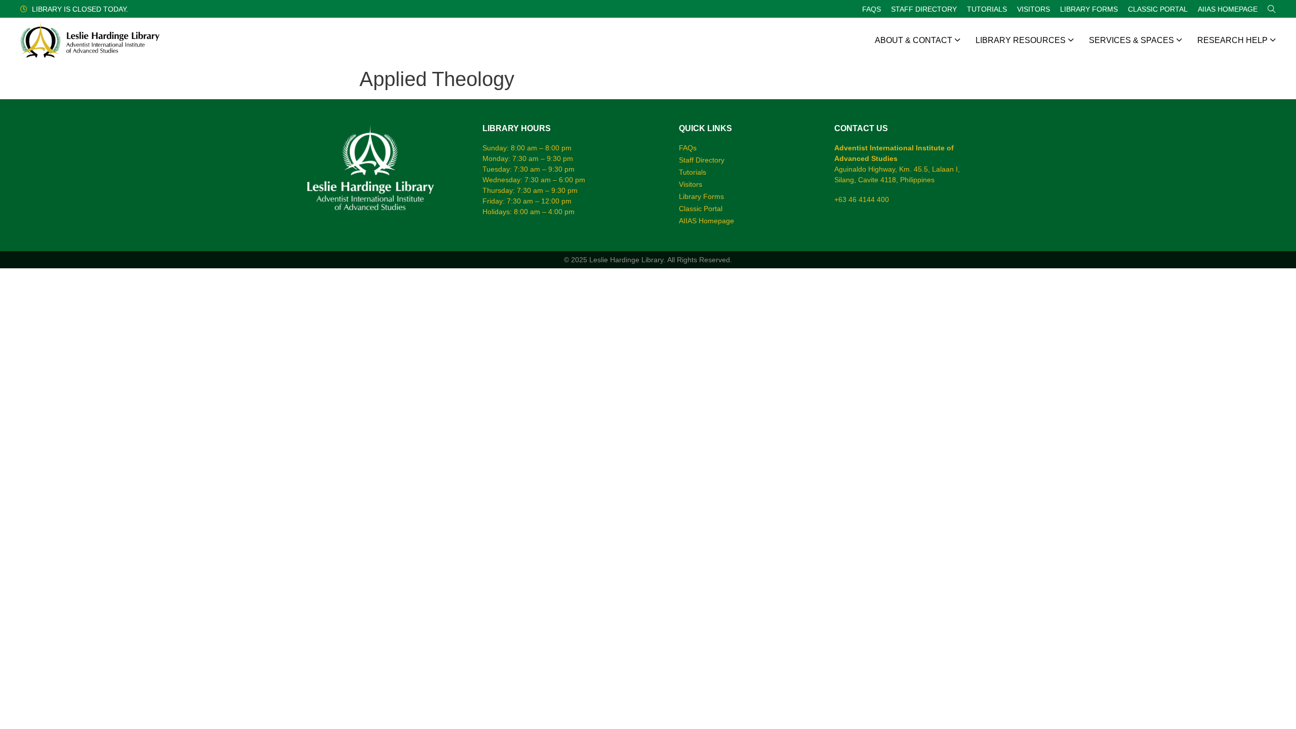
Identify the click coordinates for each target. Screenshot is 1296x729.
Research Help (1232, 40)
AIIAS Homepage (1228, 9)
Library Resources (1021, 40)
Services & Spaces (1131, 40)
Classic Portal (1158, 9)
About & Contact (913, 40)
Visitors (1033, 9)
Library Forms (1089, 9)
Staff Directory (924, 9)
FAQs (871, 9)
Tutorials (987, 9)
